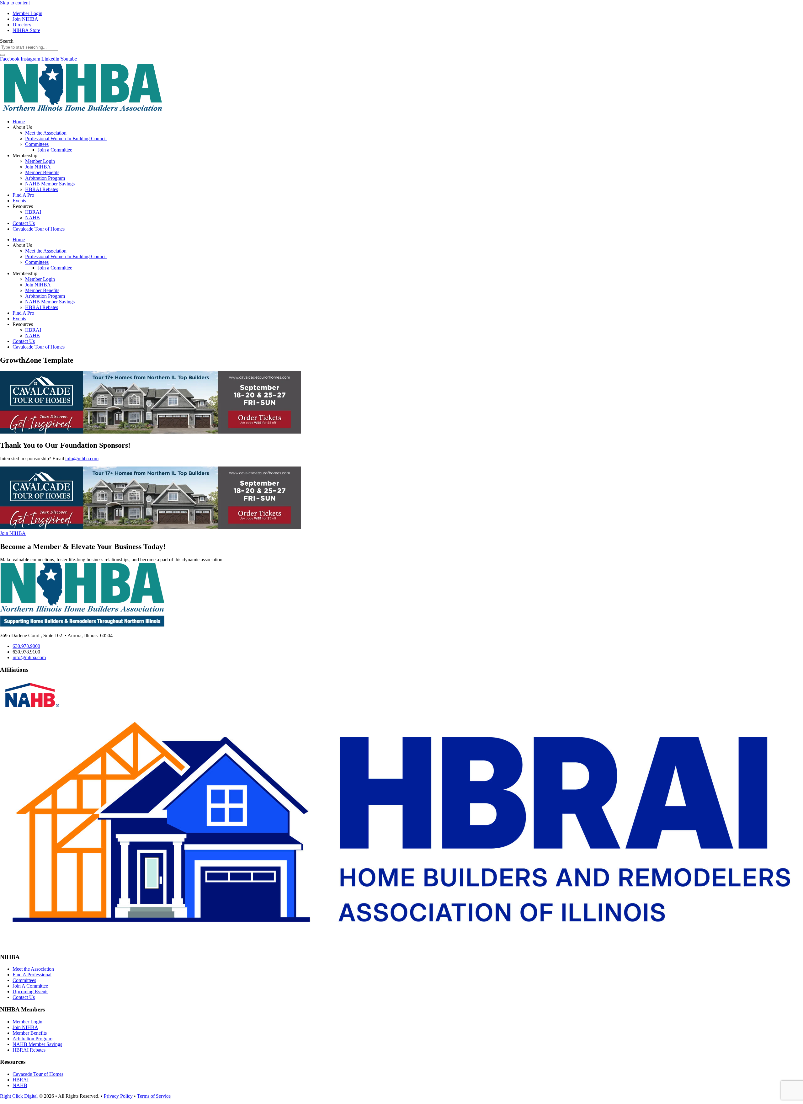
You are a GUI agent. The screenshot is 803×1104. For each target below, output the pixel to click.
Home (19, 121)
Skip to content (15, 2)
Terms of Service (154, 1096)
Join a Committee (55, 149)
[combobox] (29, 47)
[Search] (2, 55)
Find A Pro (23, 195)
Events (19, 200)
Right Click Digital (19, 1096)
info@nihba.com (81, 458)
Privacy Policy (118, 1096)
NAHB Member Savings (50, 183)
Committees (37, 144)
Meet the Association (45, 133)
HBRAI (33, 212)
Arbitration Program (45, 178)
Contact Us (24, 223)
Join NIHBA (38, 166)
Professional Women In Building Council (66, 138)
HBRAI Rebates (41, 189)
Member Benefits (42, 172)
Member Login (40, 161)
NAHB (32, 217)
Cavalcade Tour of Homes (39, 229)
